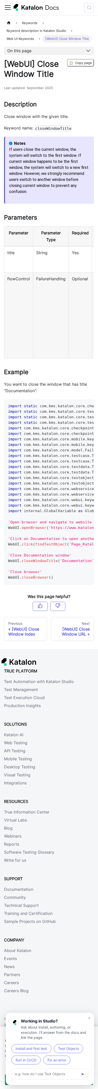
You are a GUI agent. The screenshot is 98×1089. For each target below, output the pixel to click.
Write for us (15, 860)
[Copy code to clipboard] (88, 405)
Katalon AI (13, 734)
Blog (8, 828)
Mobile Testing (18, 758)
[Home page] (9, 23)
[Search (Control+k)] (89, 7)
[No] (57, 606)
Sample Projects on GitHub (30, 921)
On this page (19, 50)
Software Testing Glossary (29, 852)
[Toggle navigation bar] (8, 7)
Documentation (18, 889)
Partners (12, 974)
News (9, 966)
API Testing (14, 750)
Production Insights (22, 705)
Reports (11, 844)
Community (15, 897)
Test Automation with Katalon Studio (39, 681)
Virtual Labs (15, 820)
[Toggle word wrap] (78, 405)
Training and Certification (28, 913)
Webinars (12, 836)
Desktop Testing (19, 766)
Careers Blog (16, 990)
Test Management (21, 689)
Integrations (15, 782)
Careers (11, 982)
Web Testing (15, 742)
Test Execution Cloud (24, 697)
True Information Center (27, 811)
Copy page (80, 63)
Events (10, 958)
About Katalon (17, 950)
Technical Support (21, 905)
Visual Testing (17, 774)
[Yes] (40, 606)
